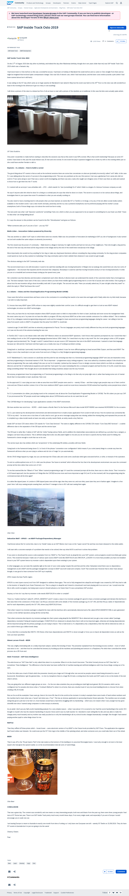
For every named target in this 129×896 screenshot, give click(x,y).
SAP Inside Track (13, 51)
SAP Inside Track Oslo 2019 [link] (74, 8)
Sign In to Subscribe (117, 27)
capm (15, 863)
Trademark (48, 892)
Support (56, 892)
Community (19, 3)
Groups (48, 3)
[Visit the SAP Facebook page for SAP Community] (110, 892)
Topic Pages (93, 3)
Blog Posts (62, 8)
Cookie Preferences (67, 892)
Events (73, 3)
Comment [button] (121, 871)
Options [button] (109, 31)
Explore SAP (109, 3)
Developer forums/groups (45, 13)
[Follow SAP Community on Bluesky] (113, 892)
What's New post (51, 18)
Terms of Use (18, 892)
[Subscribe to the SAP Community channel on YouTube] (117, 892)
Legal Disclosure (37, 892)
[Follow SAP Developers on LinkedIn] (120, 892)
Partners (66, 3)
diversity (22, 863)
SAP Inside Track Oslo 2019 (37, 27)
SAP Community (11, 8)
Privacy (9, 892)
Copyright (27, 892)
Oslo (34, 863)
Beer (9, 863)
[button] (117, 41)
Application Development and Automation (46, 8)
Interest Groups (28, 8)
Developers (57, 3)
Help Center (82, 3)
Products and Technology (35, 3)
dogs (28, 863)
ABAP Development (25, 51)
